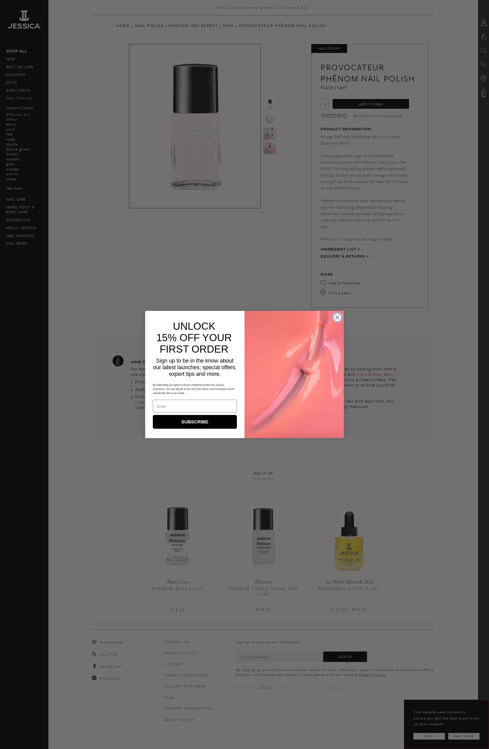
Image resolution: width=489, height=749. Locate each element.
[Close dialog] (337, 317)
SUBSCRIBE (194, 421)
